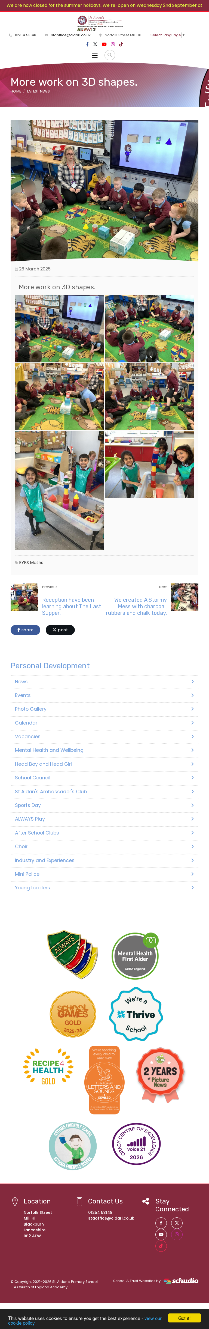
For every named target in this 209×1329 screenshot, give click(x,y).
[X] (95, 44)
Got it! (184, 1318)
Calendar (26, 723)
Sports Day (28, 805)
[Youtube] (104, 44)
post (62, 630)
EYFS (24, 562)
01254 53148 (25, 35)
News (21, 681)
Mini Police (27, 874)
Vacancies (28, 736)
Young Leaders (32, 887)
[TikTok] (121, 44)
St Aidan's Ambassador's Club (51, 791)
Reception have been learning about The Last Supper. (71, 606)
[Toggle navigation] (95, 55)
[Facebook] (87, 44)
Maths (36, 562)
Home (16, 91)
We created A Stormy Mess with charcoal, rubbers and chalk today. (136, 606)
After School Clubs (37, 833)
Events (23, 695)
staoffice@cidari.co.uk (71, 35)
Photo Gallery (31, 709)
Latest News (38, 91)
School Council (32, 777)
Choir (21, 846)
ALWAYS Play (30, 819)
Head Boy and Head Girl (43, 764)
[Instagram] (113, 44)
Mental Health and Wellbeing (49, 750)
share (27, 630)
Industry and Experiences (45, 860)
